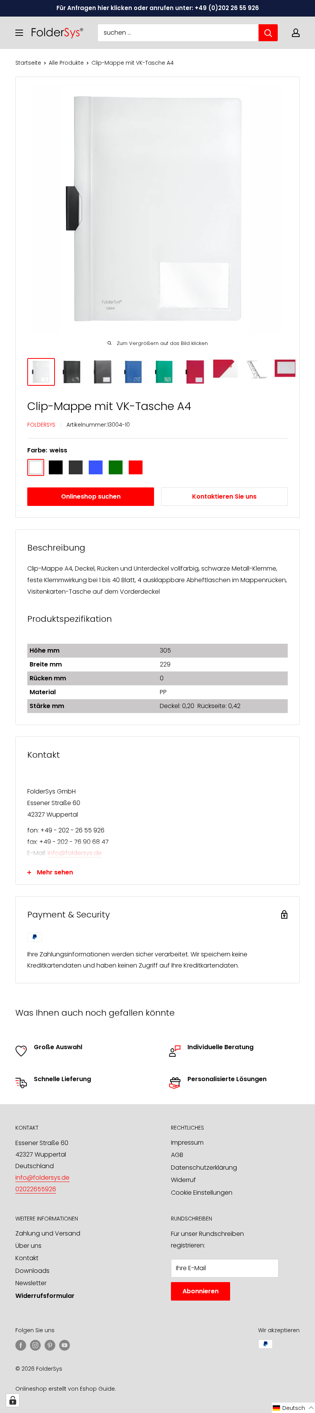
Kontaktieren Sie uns (224, 496)
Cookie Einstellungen (201, 1192)
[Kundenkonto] (296, 32)
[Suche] (268, 32)
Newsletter (30, 1283)
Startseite (28, 63)
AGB (177, 1154)
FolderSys (41, 425)
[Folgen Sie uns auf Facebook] (20, 1344)
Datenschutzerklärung (204, 1167)
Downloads (32, 1270)
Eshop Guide (97, 1389)
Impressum (187, 1142)
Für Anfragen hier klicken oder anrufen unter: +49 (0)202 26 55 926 (157, 8)
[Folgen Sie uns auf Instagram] (35, 1344)
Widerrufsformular (45, 1295)
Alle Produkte (66, 63)
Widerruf (183, 1179)
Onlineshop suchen (91, 496)
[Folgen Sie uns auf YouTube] (64, 1344)
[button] (293, 1408)
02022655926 (35, 1189)
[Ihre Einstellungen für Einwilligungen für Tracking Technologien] (12, 1400)
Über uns (28, 1245)
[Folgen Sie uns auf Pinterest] (50, 1344)
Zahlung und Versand (47, 1233)
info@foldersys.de (75, 853)
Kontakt (26, 1258)
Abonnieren (200, 1291)
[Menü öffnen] (19, 33)
